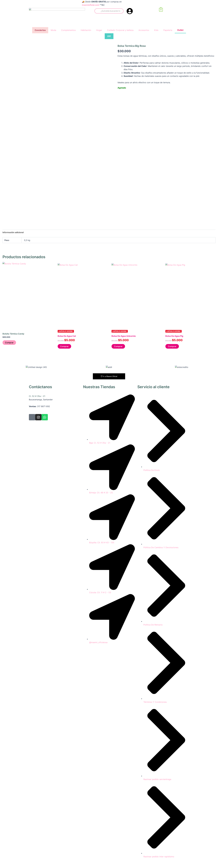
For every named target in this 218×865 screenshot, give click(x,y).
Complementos (68, 30)
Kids (156, 30)
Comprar (9, 342)
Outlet (180, 30)
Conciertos (40, 30)
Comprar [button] (64, 346)
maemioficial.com (90, 5)
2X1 (109, 36)
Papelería (167, 30)
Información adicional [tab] (13, 232)
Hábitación (86, 30)
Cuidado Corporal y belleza (120, 30)
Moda (53, 30)
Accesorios (144, 30)
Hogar (99, 30)
